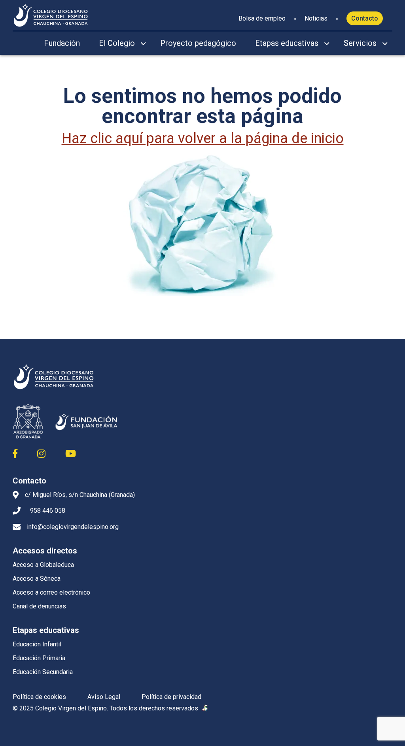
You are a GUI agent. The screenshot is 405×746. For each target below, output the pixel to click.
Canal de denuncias (39, 606)
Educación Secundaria (43, 672)
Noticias (316, 18)
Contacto (364, 18)
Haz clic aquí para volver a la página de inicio (203, 138)
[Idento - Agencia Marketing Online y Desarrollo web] (205, 708)
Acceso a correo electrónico (51, 592)
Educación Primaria (39, 658)
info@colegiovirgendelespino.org (73, 527)
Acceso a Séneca (37, 578)
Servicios (360, 43)
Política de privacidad (171, 697)
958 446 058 (47, 510)
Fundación (62, 43)
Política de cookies (39, 697)
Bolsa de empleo (262, 18)
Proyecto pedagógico (198, 43)
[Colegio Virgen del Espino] (51, 14)
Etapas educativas (286, 43)
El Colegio (117, 43)
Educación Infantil (37, 644)
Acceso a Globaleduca (43, 564)
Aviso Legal (103, 697)
